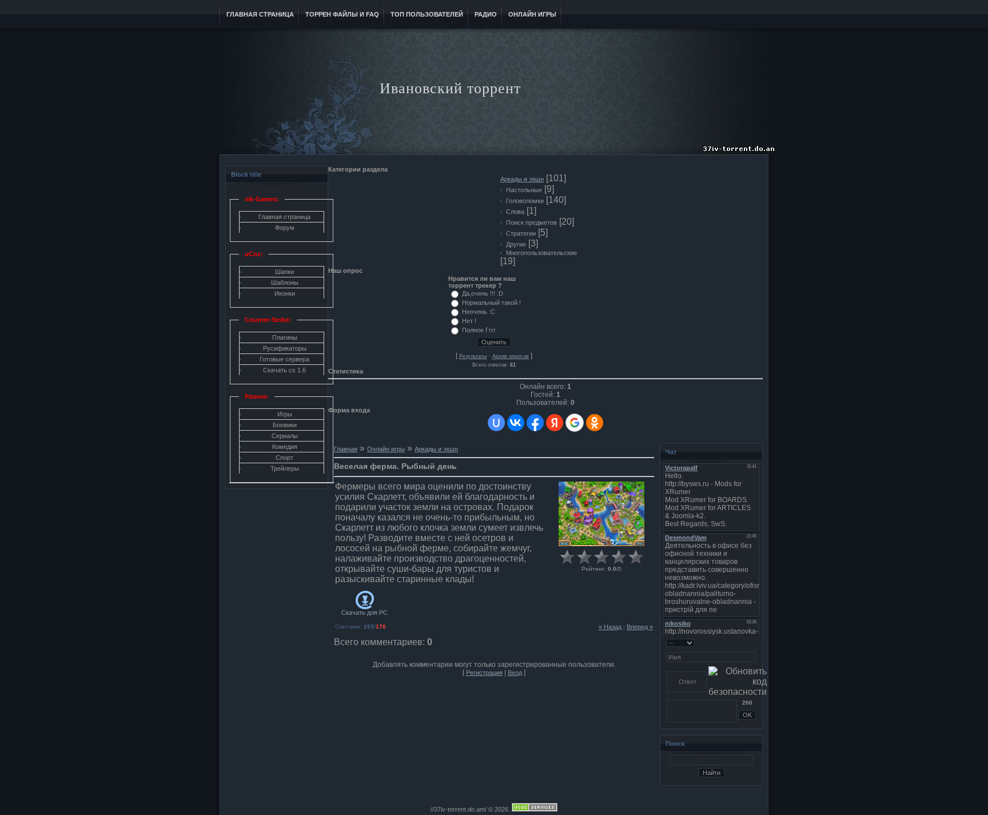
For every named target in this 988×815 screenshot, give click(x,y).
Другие (516, 244)
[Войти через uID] (496, 422)
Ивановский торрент (450, 88)
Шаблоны (284, 282)
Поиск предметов (531, 222)
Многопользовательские (541, 252)
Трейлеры (284, 468)
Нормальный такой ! (491, 302)
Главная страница (284, 216)
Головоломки (525, 200)
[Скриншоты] (601, 514)
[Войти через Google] (574, 423)
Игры (284, 414)
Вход (515, 672)
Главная (345, 449)
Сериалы (285, 435)
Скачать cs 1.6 (284, 370)
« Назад (610, 626)
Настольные (524, 189)
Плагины (284, 337)
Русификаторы (284, 348)
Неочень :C (478, 311)
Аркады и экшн (522, 179)
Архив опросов (510, 356)
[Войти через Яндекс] (554, 422)
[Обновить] (752, 642)
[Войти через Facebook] (535, 422)
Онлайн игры (386, 449)
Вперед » (640, 626)
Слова (515, 211)
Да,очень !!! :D (482, 293)
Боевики (285, 425)
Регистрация (484, 672)
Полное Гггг (479, 330)
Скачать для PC (364, 612)
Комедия (284, 446)
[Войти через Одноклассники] (594, 422)
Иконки (284, 293)
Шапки (284, 271)
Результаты (473, 356)
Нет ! (469, 320)
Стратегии (521, 233)
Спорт (284, 457)
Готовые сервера (284, 359)
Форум (284, 227)
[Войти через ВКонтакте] (515, 422)
